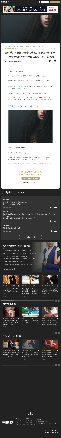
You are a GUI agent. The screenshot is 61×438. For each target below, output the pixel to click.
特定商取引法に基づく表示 (30, 424)
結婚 (46, 86)
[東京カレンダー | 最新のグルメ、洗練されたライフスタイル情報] (5, 2)
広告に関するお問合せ (20, 422)
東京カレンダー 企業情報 (20, 424)
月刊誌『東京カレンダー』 (40, 419)
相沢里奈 (29, 76)
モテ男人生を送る (21, 86)
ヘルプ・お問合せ (19, 420)
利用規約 (27, 418)
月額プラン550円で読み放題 (30, 178)
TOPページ (18, 418)
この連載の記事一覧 (8, 269)
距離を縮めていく (18, 97)
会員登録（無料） (55, 2)
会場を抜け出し (35, 99)
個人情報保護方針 (29, 420)
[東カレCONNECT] (30, 9)
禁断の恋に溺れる (13, 106)
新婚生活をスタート (18, 89)
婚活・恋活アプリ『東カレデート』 (42, 421)
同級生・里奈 (38, 93)
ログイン (45, 2)
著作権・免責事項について (30, 422)
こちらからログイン (33, 182)
